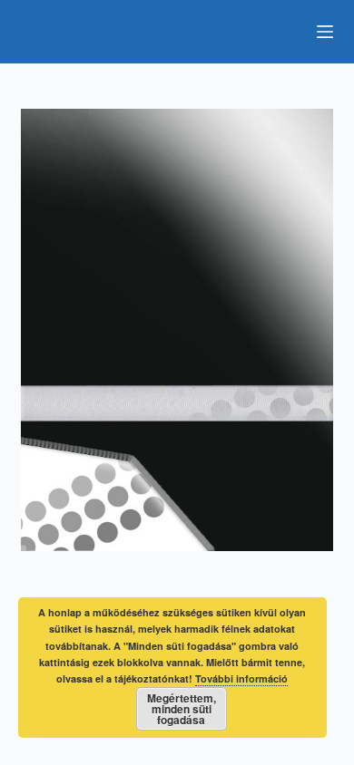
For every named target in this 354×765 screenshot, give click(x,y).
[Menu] (325, 32)
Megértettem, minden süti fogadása (181, 709)
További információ (241, 678)
